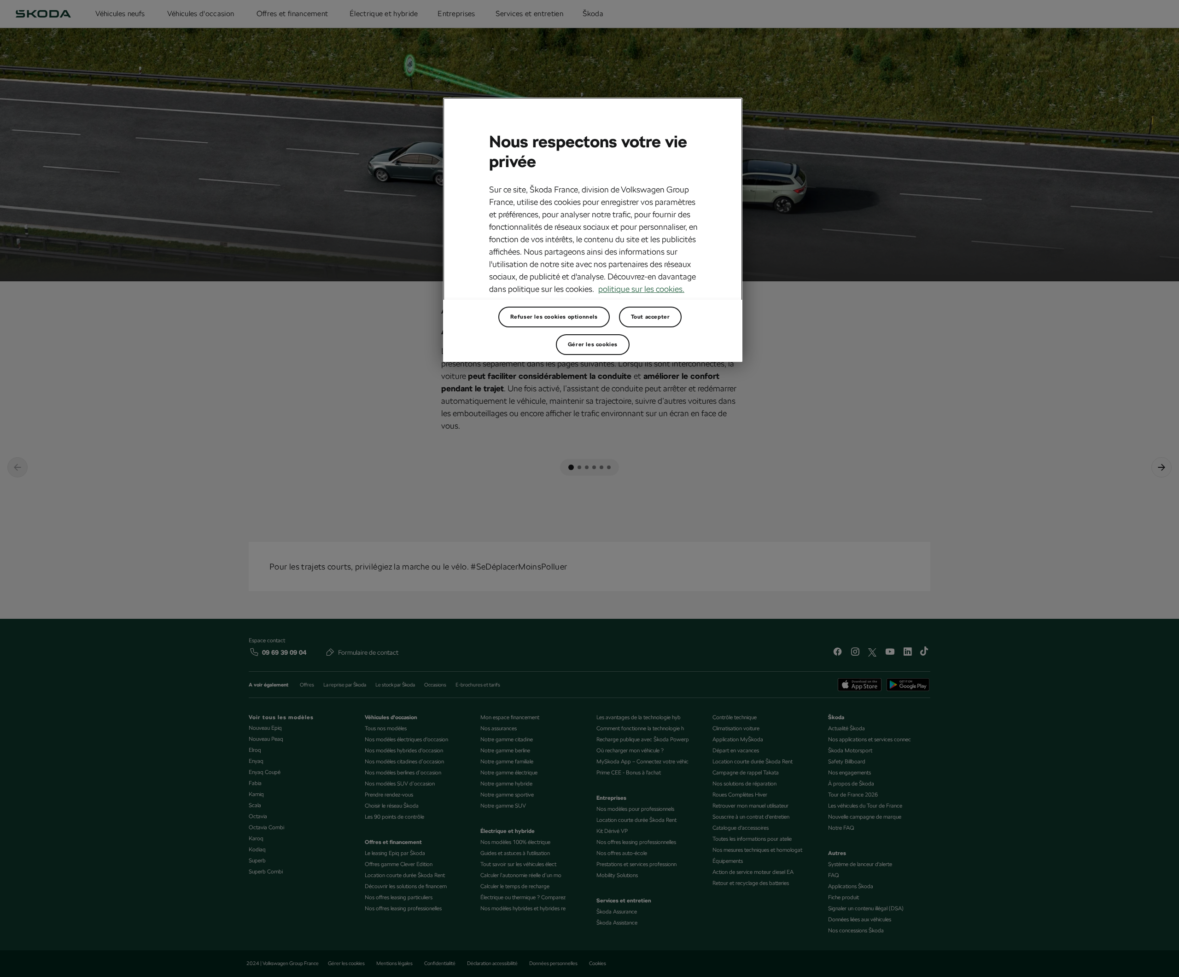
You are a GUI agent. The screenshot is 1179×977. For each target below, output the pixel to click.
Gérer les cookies (593, 344)
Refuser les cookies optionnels (554, 317)
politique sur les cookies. (641, 289)
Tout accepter (650, 317)
